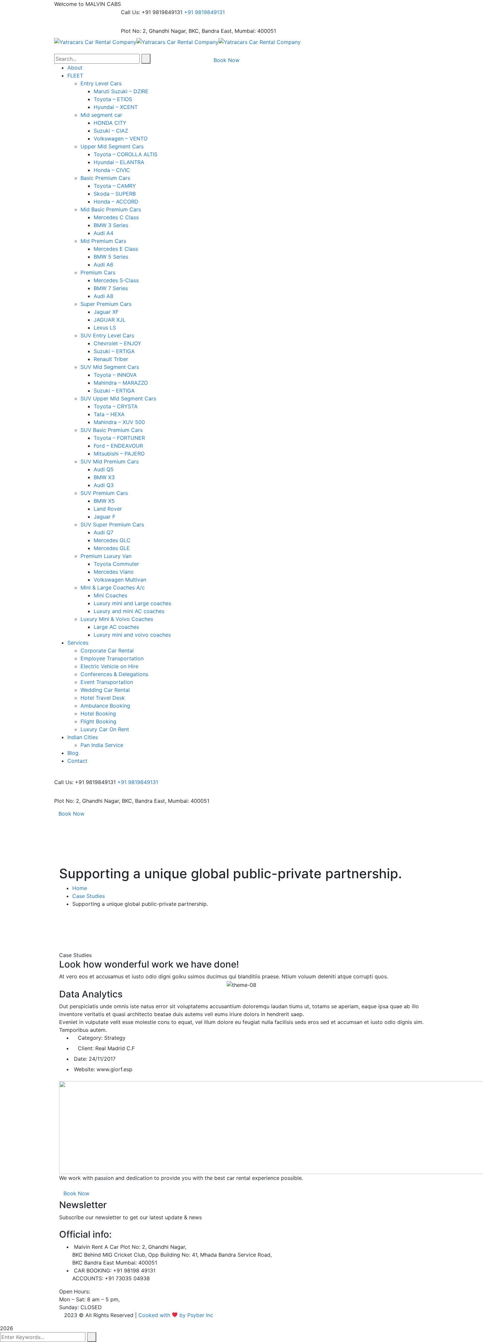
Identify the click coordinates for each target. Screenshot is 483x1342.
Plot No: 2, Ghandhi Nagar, (154, 31)
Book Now (71, 813)
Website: (84, 1069)
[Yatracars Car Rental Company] (95, 41)
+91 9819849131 (204, 12)
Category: (90, 1037)
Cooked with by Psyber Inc (176, 1315)
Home (79, 888)
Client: (86, 1048)
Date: (80, 1058)
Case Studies (88, 896)
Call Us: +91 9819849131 (151, 12)
